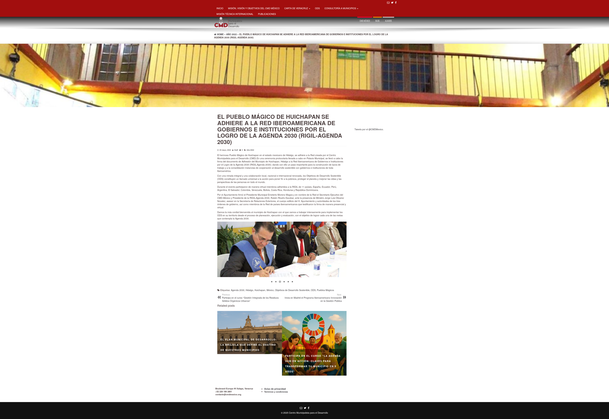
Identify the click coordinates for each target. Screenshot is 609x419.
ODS (317, 8)
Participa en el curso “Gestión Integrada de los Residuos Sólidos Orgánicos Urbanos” (250, 297)
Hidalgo (249, 290)
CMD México (365, 20)
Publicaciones (267, 14)
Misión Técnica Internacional (234, 14)
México (270, 290)
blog (377, 20)
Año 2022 (250, 150)
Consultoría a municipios (340, 8)
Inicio (219, 8)
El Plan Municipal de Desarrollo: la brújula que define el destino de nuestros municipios (248, 345)
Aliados (388, 20)
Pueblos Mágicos (325, 290)
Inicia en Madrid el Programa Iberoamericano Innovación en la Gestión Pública (313, 297)
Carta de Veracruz (296, 8)
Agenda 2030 (237, 290)
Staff (236, 150)
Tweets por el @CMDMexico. (369, 129)
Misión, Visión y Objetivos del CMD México (254, 8)
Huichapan (260, 290)
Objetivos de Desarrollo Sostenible (292, 290)
